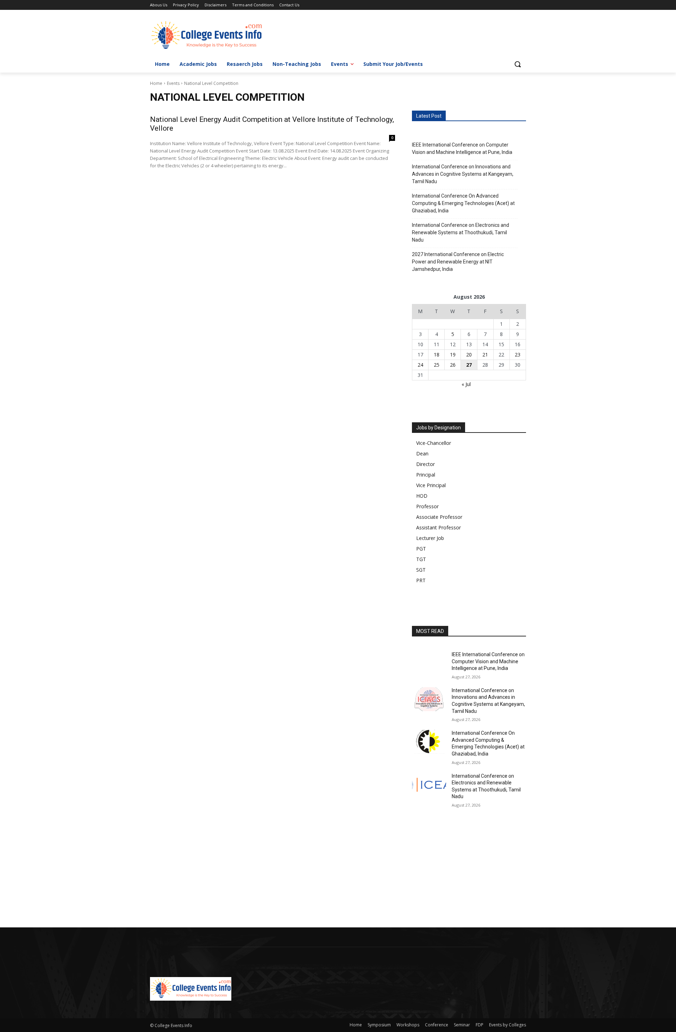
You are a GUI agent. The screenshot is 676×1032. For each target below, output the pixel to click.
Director (425, 464)
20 (469, 354)
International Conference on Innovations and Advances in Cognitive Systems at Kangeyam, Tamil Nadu (462, 174)
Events (173, 83)
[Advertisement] (211, 875)
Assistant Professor (438, 527)
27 (469, 364)
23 (517, 354)
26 (453, 364)
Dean (422, 453)
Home (156, 83)
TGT (421, 559)
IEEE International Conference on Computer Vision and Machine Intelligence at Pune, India (462, 148)
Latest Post (429, 116)
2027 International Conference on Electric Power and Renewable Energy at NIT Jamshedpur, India (458, 261)
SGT (421, 569)
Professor (427, 506)
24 (420, 364)
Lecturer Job (430, 538)
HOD (421, 495)
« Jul (466, 384)
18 (436, 354)
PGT (421, 548)
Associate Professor (439, 517)
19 (453, 354)
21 (485, 354)
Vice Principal (431, 485)
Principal (425, 474)
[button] (517, 64)
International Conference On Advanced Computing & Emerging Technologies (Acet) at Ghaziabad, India (463, 203)
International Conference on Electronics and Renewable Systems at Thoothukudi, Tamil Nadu (460, 232)
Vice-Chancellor (433, 443)
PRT (421, 580)
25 (436, 364)
